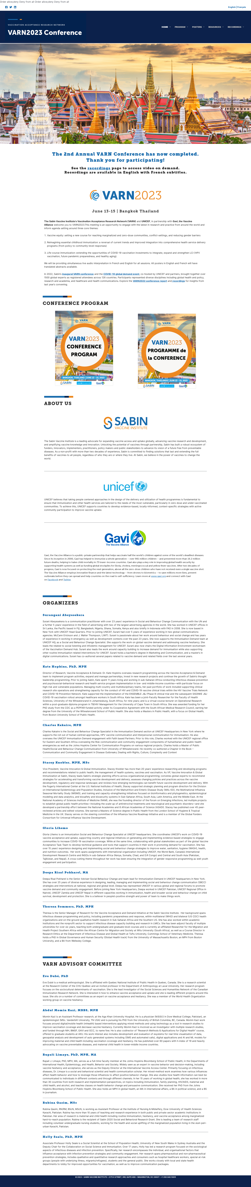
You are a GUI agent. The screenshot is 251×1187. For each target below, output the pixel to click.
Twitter (67, 579)
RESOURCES (214, 27)
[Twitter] (10, 7)
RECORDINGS (234, 27)
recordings (99, 168)
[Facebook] (6, 7)
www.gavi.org (158, 576)
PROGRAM (180, 27)
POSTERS (197, 27)
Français (241, 7)
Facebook (53, 579)
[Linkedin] (15, 7)
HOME (165, 27)
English (232, 7)
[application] (169, 26)
